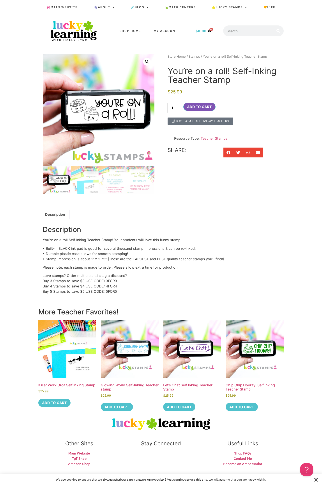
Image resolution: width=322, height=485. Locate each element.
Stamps (194, 57)
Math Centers (182, 7)
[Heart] (146, 458)
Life (271, 7)
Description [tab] (55, 214)
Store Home (177, 57)
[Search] (278, 30)
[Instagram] (168, 458)
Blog (139, 7)
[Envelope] (154, 458)
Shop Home (130, 31)
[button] (147, 62)
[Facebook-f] (161, 458)
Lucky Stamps (229, 7)
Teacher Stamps (214, 138)
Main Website (64, 7)
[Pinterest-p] (175, 458)
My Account (165, 31)
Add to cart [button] (54, 403)
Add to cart (199, 107)
